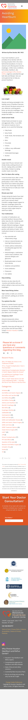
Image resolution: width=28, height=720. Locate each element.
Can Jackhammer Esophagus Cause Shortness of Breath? (12, 375)
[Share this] (8, 353)
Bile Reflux (5, 407)
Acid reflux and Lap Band (9, 395)
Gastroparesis (6, 415)
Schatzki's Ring (6, 447)
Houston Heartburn (12, 330)
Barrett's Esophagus (8, 405)
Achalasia (5, 390)
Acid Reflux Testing (7, 400)
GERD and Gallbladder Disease (11, 420)
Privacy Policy (15, 629)
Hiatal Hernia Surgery (8, 430)
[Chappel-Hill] (14, 579)
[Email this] (4, 353)
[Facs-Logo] (14, 563)
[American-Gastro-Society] (14, 570)
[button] (22, 6)
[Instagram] (3, 644)
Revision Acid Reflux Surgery (10, 444)
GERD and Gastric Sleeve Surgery (12, 422)
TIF (3, 452)
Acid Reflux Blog (7, 398)
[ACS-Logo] (14, 602)
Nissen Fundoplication (9, 437)
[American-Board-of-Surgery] (14, 586)
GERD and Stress (7, 425)
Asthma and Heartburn (9, 403)
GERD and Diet (6, 417)
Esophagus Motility (7, 410)
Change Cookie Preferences (14, 682)
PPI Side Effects (6, 439)
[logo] (9, 6)
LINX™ (4, 432)
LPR (3, 435)
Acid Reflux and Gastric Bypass (11, 393)
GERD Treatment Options (9, 427)
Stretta (4, 449)
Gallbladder (5, 412)
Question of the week (8, 442)
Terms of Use (6, 629)
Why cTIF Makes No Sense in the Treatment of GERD (11, 362)
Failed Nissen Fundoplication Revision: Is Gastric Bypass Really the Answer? (13, 371)
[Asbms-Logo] (14, 595)
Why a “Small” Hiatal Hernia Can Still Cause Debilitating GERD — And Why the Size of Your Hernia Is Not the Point (13, 380)
